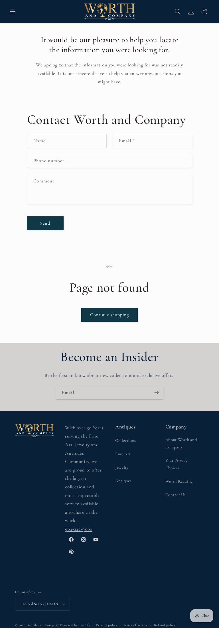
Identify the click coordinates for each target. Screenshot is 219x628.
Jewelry (121, 467)
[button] (12, 11)
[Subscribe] (156, 393)
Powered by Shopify (75, 625)
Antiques (123, 480)
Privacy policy (106, 625)
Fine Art (123, 453)
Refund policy (165, 625)
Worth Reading (179, 481)
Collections (125, 440)
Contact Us (175, 494)
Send (45, 223)
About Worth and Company (181, 443)
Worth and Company (43, 625)
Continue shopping (109, 315)
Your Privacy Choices (176, 464)
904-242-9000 (78, 529)
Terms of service (135, 625)
